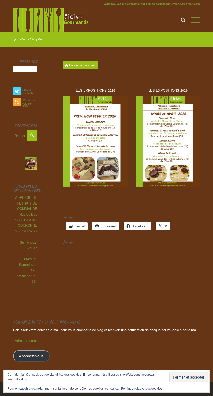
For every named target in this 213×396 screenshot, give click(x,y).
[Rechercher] (181, 20)
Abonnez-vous (31, 356)
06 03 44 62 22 (26, 230)
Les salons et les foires (28, 39)
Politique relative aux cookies (141, 388)
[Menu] (193, 20)
